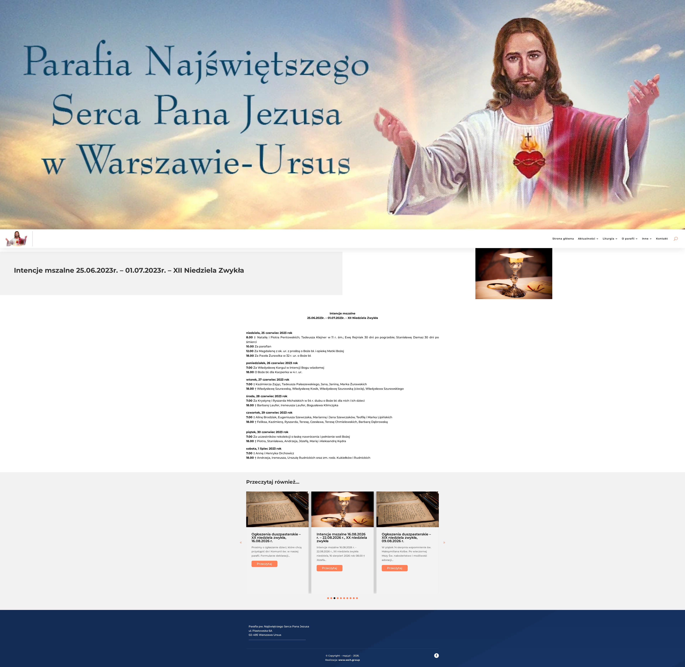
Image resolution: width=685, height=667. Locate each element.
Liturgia (608, 238)
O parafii (628, 238)
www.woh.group (349, 659)
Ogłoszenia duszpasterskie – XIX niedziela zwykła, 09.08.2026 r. (341, 537)
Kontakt (662, 238)
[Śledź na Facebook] (436, 655)
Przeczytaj (264, 568)
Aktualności (586, 238)
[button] (444, 542)
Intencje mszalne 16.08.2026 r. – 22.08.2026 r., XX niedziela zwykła (277, 537)
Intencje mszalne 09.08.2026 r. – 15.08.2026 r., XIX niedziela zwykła (407, 537)
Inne (645, 238)
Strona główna (563, 238)
